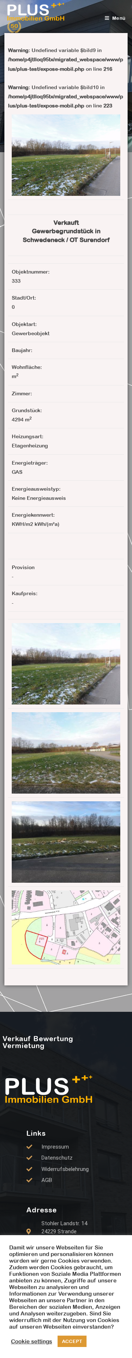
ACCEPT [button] (72, 1341)
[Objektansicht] (66, 663)
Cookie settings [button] (31, 1341)
